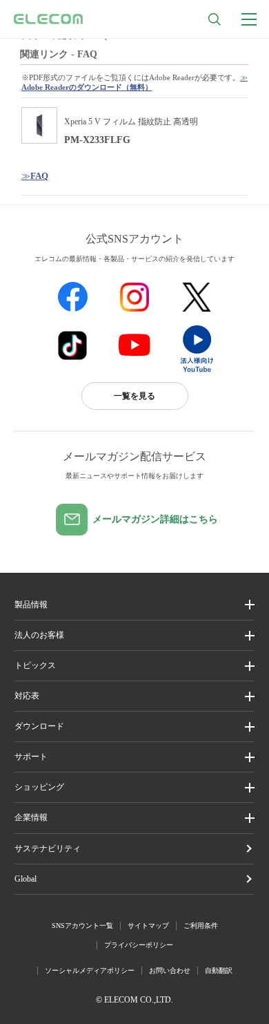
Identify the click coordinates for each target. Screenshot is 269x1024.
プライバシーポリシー (138, 945)
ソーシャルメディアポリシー (89, 970)
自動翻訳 (218, 970)
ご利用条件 (200, 925)
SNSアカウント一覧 (82, 925)
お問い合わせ (169, 970)
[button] (134, 666)
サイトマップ (148, 925)
